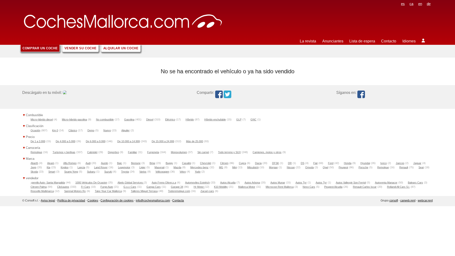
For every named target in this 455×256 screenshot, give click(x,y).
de (429, 4)
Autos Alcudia (228, 182)
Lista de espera (362, 41)
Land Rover (101, 167)
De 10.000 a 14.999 (128, 141)
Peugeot (343, 167)
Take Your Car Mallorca (108, 191)
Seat (421, 167)
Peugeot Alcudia (333, 186)
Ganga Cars (153, 186)
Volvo (183, 171)
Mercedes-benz (199, 167)
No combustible (105, 119)
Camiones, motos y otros (267, 152)
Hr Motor (199, 186)
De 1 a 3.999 (38, 141)
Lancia (81, 167)
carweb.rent (407, 200)
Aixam (50, 163)
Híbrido (190, 119)
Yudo (197, 171)
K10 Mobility (221, 186)
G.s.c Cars (129, 186)
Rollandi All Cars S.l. (398, 186)
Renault (403, 167)
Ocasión (35, 130)
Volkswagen (162, 171)
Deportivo (113, 152)
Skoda (34, 171)
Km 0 (55, 130)
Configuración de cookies (116, 200)
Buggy (169, 163)
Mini (234, 167)
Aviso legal (48, 200)
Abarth (34, 163)
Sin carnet (203, 152)
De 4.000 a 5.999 (65, 141)
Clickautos (63, 186)
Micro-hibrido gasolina (74, 119)
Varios (142, 171)
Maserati (159, 167)
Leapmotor (124, 167)
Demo (90, 130)
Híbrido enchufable (215, 119)
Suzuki (108, 171)
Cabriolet (92, 152)
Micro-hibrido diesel (42, 119)
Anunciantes (332, 41)
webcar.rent (425, 200)
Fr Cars (85, 186)
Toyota (125, 171)
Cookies (92, 200)
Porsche (363, 167)
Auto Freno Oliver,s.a (164, 182)
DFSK (275, 163)
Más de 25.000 (194, 141)
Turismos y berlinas (64, 152)
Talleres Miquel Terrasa (144, 191)
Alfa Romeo (70, 163)
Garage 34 (177, 186)
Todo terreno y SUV (229, 152)
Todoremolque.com (179, 191)
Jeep (33, 167)
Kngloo (64, 167)
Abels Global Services (131, 182)
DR (290, 163)
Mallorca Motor (246, 186)
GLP (238, 119)
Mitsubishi (253, 167)
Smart (51, 171)
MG (221, 167)
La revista (308, 41)
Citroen (224, 163)
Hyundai (365, 163)
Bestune (136, 163)
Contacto (388, 41)
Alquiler (125, 130)
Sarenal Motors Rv (75, 191)
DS (302, 163)
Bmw (152, 163)
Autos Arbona (252, 182)
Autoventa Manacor (386, 182)
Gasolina (129, 119)
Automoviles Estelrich (197, 182)
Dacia (258, 163)
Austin (104, 163)
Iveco (383, 163)
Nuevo (107, 130)
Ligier (142, 167)
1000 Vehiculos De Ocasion (91, 182)
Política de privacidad (71, 200)
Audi (88, 163)
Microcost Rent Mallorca (280, 186)
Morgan (273, 167)
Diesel (149, 119)
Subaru (91, 171)
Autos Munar (277, 182)
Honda (347, 163)
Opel (325, 167)
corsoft (393, 200)
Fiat (315, 163)
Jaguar (417, 163)
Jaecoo (400, 163)
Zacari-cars (207, 191)
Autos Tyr (301, 182)
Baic (119, 163)
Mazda (177, 167)
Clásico (72, 130)
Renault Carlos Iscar (365, 186)
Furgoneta (153, 152)
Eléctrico (170, 119)
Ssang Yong (71, 171)
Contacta (178, 200)
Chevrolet (205, 163)
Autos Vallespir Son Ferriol (351, 182)
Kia (48, 167)
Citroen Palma (39, 186)
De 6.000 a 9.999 (95, 141)
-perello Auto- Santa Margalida (48, 182)
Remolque (36, 152)
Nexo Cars (309, 186)
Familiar (132, 152)
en (420, 4)
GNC (253, 119)
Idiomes (409, 41)
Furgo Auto (106, 186)
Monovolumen (179, 152)
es (403, 4)
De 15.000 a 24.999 (163, 141)
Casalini (186, 163)
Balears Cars (415, 182)
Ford (330, 163)
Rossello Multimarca (42, 191)
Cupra (242, 163)
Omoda (309, 167)
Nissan (291, 167)
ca (411, 4)
